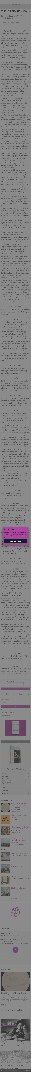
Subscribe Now (15, 541)
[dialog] (15, 536)
